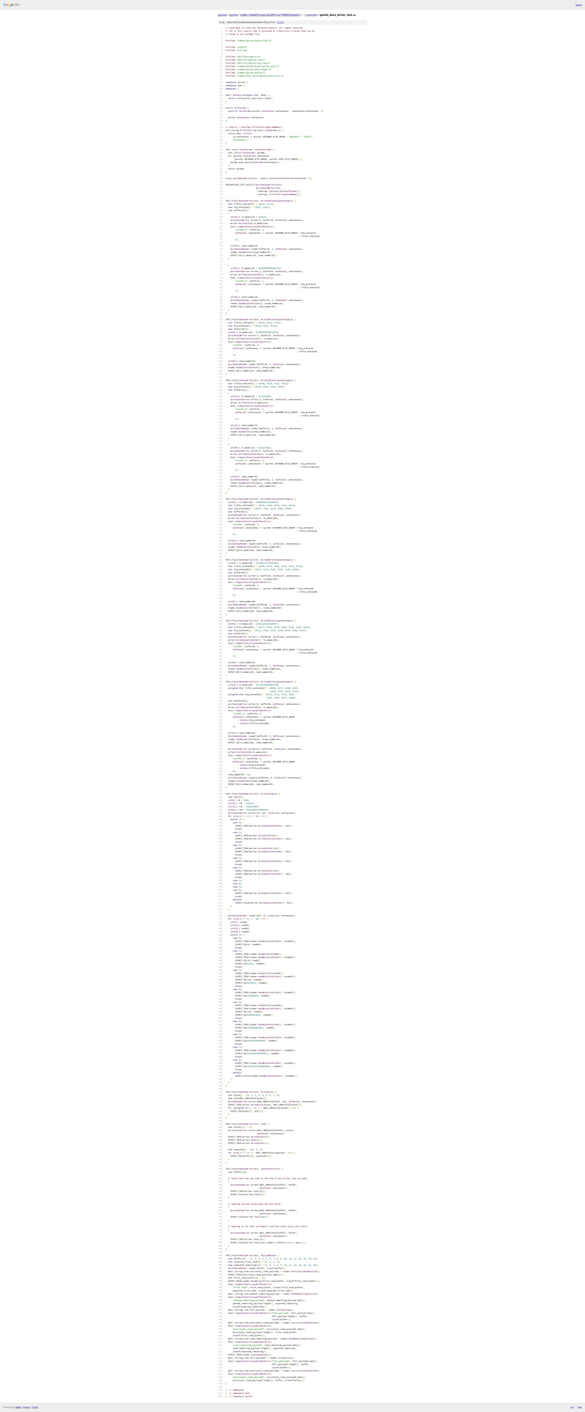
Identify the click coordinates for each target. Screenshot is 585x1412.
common (311, 15)
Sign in (579, 4)
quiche (222, 15)
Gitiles (18, 1407)
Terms (35, 1407)
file (280, 22)
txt (572, 1407)
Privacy (26, 1407)
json (579, 1407)
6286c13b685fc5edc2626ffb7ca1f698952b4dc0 (270, 15)
